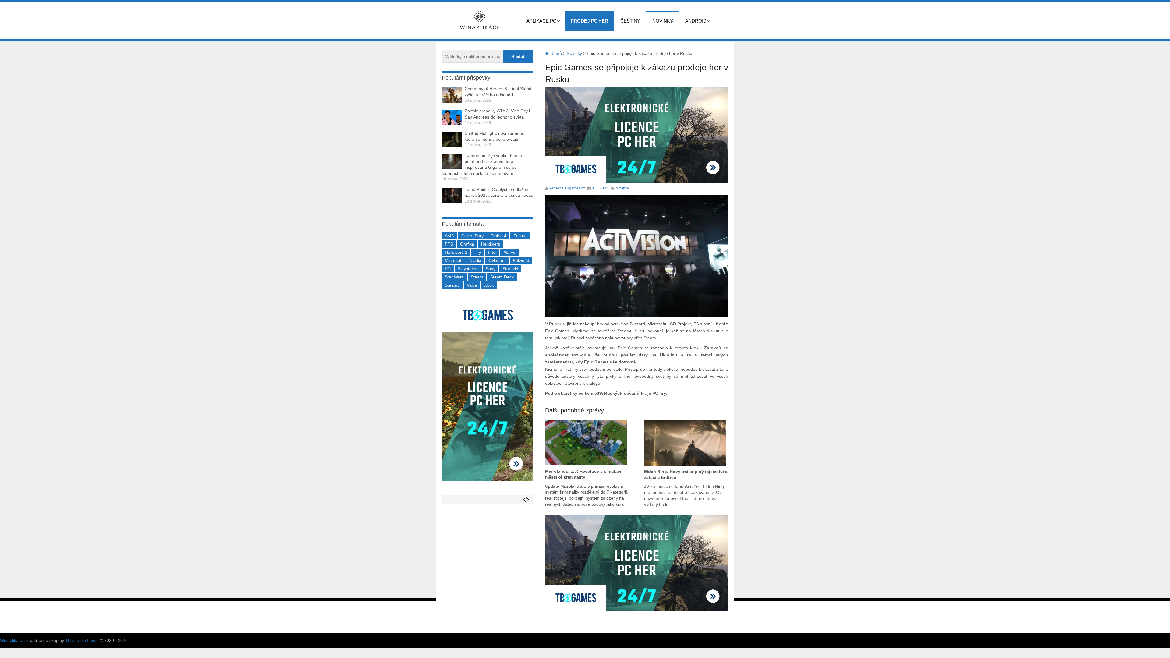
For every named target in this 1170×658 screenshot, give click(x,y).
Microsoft (454, 260)
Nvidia (475, 260)
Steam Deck (502, 276)
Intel (492, 252)
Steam (477, 276)
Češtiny (630, 20)
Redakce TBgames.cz (567, 188)
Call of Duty (472, 235)
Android (696, 20)
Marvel (509, 252)
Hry (477, 252)
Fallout (519, 235)
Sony (490, 268)
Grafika (467, 244)
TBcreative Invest (82, 640)
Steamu (452, 285)
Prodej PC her (589, 20)
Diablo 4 (498, 235)
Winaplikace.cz (14, 640)
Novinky (662, 20)
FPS (449, 244)
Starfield (510, 268)
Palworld (521, 260)
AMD (449, 235)
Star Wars (454, 276)
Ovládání (497, 260)
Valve (472, 285)
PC (448, 268)
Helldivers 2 (456, 252)
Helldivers (490, 244)
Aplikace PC (541, 20)
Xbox (489, 285)
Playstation (468, 268)
